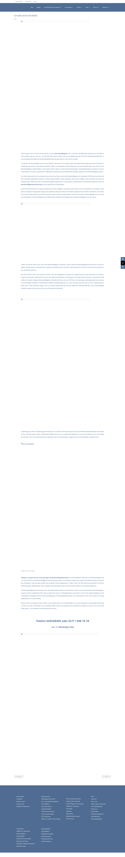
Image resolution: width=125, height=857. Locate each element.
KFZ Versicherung (45, 816)
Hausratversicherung (46, 806)
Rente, (58, 176)
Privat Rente (69, 808)
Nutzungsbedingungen (96, 819)
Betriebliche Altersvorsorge (72, 816)
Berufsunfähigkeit (72, 176)
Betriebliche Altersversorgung (23, 838)
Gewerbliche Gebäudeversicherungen (25, 843)
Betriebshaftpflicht (20, 833)
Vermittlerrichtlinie (95, 816)
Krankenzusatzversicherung (73, 801)
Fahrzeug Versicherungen (47, 814)
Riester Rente (69, 813)
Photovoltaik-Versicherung (47, 811)
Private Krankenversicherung (73, 798)
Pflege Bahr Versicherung (72, 806)
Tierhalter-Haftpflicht (46, 809)
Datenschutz (28, 1)
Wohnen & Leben (20, 801)
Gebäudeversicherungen (47, 833)
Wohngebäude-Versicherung (48, 799)
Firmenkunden (19, 828)
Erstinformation (18, 1)
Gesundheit (19, 799)
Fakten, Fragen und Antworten (98, 804)
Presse (35, 1)
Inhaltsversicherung (46, 841)
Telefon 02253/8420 (48, 621)
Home (92, 796)
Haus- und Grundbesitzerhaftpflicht (49, 801)
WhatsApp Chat (66, 627)
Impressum (94, 799)
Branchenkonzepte (21, 846)
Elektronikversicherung (22, 841)
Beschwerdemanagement (97, 814)
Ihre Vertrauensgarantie (96, 806)
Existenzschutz (20, 804)
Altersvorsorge (20, 796)
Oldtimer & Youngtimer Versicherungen (50, 819)
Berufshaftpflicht (20, 836)
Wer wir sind (94, 801)
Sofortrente (69, 811)
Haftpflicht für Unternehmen (23, 831)
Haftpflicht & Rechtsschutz (23, 806)
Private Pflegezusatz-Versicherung (74, 803)
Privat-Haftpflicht (45, 804)
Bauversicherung (45, 796)
